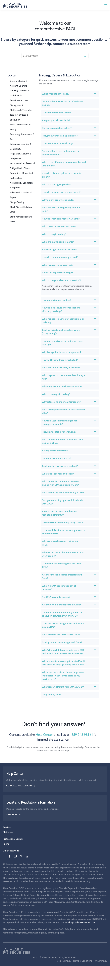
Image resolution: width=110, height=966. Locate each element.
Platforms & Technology (22, 110)
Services (7, 827)
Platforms (8, 832)
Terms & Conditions (82, 960)
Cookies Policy (64, 960)
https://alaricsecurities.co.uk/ (82, 922)
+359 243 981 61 (81, 735)
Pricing (6, 843)
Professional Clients (13, 838)
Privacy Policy (100, 960)
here (98, 902)
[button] (69, 93)
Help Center (44, 735)
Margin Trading (17, 202)
